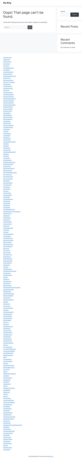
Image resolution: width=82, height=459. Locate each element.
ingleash (6, 310)
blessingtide (7, 320)
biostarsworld (7, 74)
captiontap (6, 201)
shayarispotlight (8, 234)
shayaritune (7, 298)
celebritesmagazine (9, 373)
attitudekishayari (8, 419)
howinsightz (7, 236)
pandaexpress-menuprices (11, 211)
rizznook (6, 232)
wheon (5, 386)
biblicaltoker (7, 291)
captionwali (6, 423)
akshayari (6, 226)
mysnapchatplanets (9, 349)
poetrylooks (7, 252)
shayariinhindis (8, 433)
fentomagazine (8, 107)
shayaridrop (7, 429)
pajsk (5, 357)
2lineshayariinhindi (9, 417)
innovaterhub (7, 359)
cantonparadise (8, 80)
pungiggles (6, 406)
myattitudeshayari (9, 209)
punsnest (6, 66)
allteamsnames (8, 355)
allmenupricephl (8, 296)
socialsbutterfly (8, 127)
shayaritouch (7, 213)
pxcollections (7, 415)
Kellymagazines (8, 244)
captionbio (6, 60)
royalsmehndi (7, 86)
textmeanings (7, 318)
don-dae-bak (7, 174)
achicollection (7, 222)
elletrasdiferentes (8, 367)
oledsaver (6, 216)
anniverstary (7, 437)
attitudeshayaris (8, 289)
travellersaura (7, 335)
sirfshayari (6, 421)
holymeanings (7, 314)
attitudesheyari (8, 326)
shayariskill (6, 203)
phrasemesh (7, 123)
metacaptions (7, 195)
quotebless (6, 390)
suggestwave (7, 160)
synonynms (6, 306)
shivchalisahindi (8, 72)
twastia (5, 445)
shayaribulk (7, 113)
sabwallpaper (7, 115)
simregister (6, 441)
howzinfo (6, 230)
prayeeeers (6, 189)
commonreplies (8, 308)
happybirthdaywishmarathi (11, 287)
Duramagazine (7, 246)
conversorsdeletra (9, 351)
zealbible (6, 376)
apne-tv (5, 396)
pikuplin (5, 302)
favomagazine (7, 261)
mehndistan (7, 257)
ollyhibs (5, 363)
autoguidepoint (8, 199)
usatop (5, 394)
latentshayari (7, 285)
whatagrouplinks (8, 94)
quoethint (6, 382)
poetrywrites (7, 62)
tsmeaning (6, 304)
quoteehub (6, 64)
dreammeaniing (8, 343)
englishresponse (8, 300)
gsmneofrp (6, 158)
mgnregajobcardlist (9, 142)
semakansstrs (7, 341)
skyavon (5, 191)
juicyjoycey (6, 250)
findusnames (7, 242)
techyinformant (8, 176)
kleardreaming (7, 332)
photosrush (6, 78)
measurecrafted (8, 125)
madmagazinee (8, 228)
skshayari (6, 279)
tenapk (5, 277)
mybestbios (7, 218)
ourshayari (6, 205)
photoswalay (7, 281)
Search (63, 11)
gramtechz (6, 265)
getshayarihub (7, 117)
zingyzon (6, 324)
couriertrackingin (8, 400)
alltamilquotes (7, 259)
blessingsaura (7, 170)
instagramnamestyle (9, 271)
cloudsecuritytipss (9, 388)
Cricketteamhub (8, 353)
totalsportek (7, 133)
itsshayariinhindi (8, 96)
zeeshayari (6, 220)
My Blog (7, 3)
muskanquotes (8, 92)
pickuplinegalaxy (8, 68)
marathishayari (8, 238)
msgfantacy (7, 384)
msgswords (7, 140)
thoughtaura (7, 398)
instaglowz (6, 187)
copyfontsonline (8, 240)
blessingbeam (7, 119)
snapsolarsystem (8, 365)
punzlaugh (6, 197)
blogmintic (6, 392)
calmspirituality (8, 88)
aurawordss (7, 166)
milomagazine (7, 378)
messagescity (7, 316)
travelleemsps (7, 404)
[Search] (30, 27)
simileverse (6, 328)
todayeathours (8, 413)
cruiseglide (6, 135)
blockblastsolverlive (9, 76)
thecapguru (6, 138)
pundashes (6, 121)
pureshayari (7, 84)
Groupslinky (7, 273)
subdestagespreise (9, 98)
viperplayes (6, 380)
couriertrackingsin (9, 431)
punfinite (6, 146)
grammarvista (7, 111)
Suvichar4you (7, 254)
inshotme (6, 90)
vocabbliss (6, 70)
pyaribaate (6, 207)
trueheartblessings (9, 162)
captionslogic (7, 443)
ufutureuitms (7, 330)
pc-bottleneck (7, 347)
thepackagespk (8, 164)
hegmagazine (7, 263)
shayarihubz (7, 193)
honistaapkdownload (10, 172)
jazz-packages (8, 179)
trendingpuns (7, 339)
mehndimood (7, 269)
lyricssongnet (7, 224)
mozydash (6, 410)
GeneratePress (49, 456)
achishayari (6, 283)
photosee (6, 248)
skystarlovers (7, 185)
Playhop (5, 267)
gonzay (5, 345)
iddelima (6, 144)
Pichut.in (6, 322)
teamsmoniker (7, 361)
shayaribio (6, 435)
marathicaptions (8, 312)
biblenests (6, 181)
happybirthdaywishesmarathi (12, 425)
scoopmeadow (8, 183)
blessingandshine (8, 168)
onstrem (5, 131)
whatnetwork (7, 57)
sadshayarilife (7, 439)
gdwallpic (6, 427)
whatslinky (6, 129)
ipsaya (5, 371)
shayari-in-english (9, 82)
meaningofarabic (8, 293)
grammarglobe (8, 109)
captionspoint (7, 275)
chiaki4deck (7, 337)
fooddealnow (7, 408)
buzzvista (6, 369)
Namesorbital (7, 447)
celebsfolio (6, 449)
